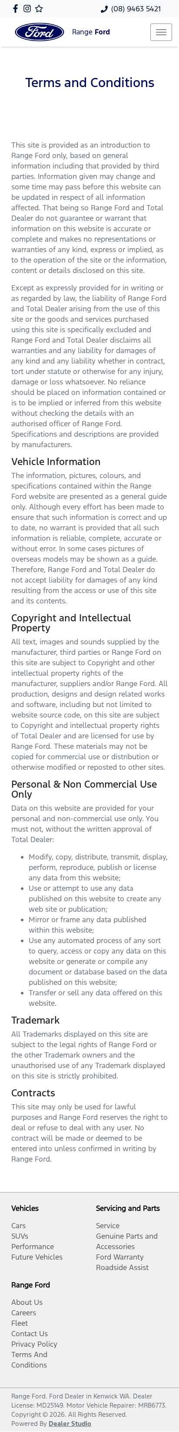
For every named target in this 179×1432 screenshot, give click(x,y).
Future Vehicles (37, 1257)
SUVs (19, 1236)
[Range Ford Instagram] (29, 8)
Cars (18, 1225)
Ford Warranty (120, 1257)
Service (107, 1225)
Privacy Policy (34, 1344)
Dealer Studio (70, 1423)
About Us (27, 1302)
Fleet (19, 1323)
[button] (161, 32)
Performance (32, 1246)
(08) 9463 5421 (136, 8)
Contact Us (29, 1333)
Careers (23, 1312)
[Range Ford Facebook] (17, 8)
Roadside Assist (122, 1267)
